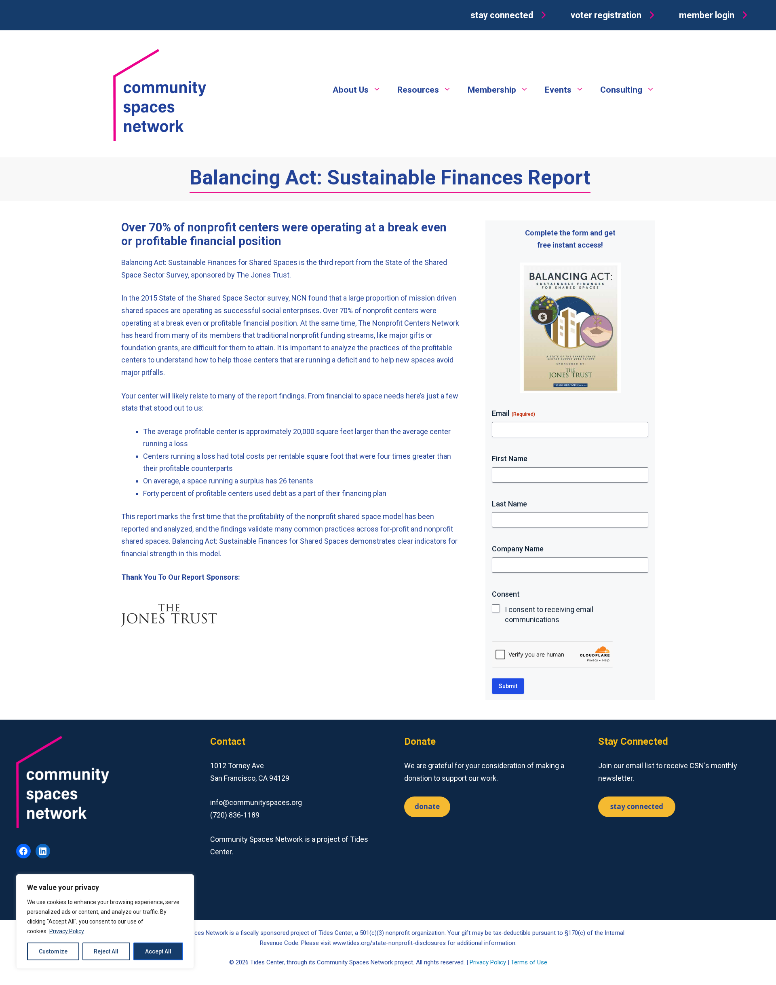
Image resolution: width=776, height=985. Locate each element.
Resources (418, 90)
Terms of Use (529, 962)
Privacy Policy (66, 931)
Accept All (158, 951)
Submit (508, 686)
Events (558, 90)
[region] (105, 921)
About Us (351, 90)
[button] (510, 15)
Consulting (621, 90)
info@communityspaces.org (256, 802)
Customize (53, 951)
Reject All (106, 951)
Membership (492, 90)
